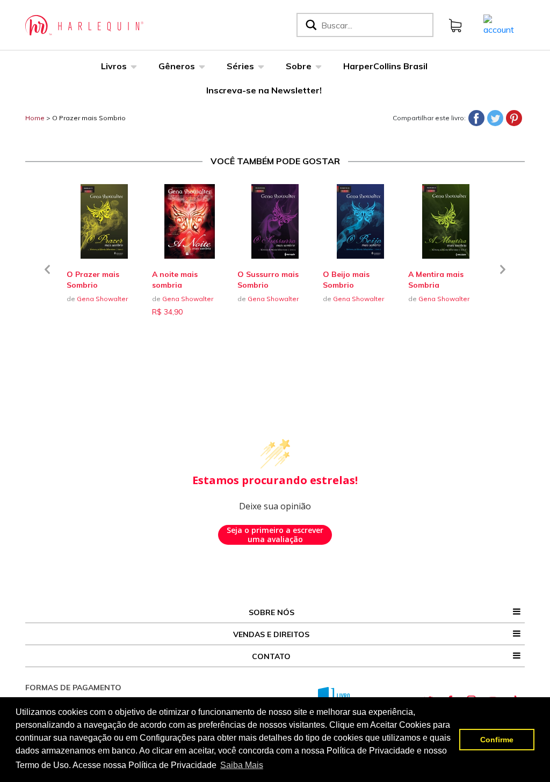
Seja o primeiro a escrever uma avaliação (275, 535)
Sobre (299, 66)
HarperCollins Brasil (385, 66)
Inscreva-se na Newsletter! (264, 90)
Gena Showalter (102, 299)
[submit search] (310, 25)
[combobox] (375, 25)
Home (35, 118)
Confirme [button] (496, 739)
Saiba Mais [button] (241, 765)
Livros (114, 66)
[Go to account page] (498, 24)
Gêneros (176, 66)
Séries (240, 66)
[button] (47, 276)
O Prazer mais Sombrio (89, 118)
